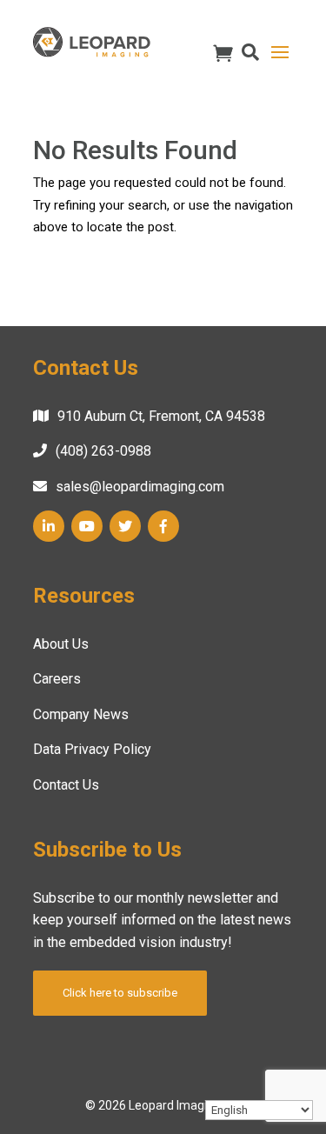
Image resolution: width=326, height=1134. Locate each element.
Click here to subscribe (120, 992)
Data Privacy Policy (92, 749)
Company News (81, 714)
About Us (61, 644)
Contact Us (66, 785)
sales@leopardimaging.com (140, 486)
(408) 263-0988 (103, 451)
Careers (57, 678)
